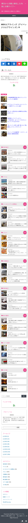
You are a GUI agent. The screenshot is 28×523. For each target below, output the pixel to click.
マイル (4, 466)
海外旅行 (5, 464)
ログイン (5, 494)
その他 (4, 484)
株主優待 (5, 479)
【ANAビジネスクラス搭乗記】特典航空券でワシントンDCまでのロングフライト (17, 217)
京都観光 (5, 474)
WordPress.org (7, 502)
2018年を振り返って (13, 388)
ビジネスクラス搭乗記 (8, 469)
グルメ (4, 471)
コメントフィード (7, 499)
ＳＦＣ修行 (6, 482)
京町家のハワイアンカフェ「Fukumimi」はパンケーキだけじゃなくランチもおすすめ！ (17, 120)
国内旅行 (5, 477)
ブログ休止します (12, 375)
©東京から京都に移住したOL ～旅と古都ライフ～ (13, 515)
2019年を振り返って (13, 382)
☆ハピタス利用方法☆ (13, 195)
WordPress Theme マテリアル (17, 514)
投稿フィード (6, 497)
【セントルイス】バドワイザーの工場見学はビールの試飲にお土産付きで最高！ (17, 168)
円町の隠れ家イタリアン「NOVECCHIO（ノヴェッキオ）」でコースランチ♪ (17, 253)
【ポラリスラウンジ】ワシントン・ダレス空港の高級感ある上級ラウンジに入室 (17, 160)
